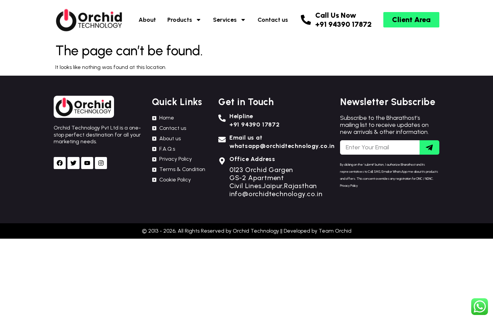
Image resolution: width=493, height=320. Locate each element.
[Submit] (429, 147)
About (147, 19)
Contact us (273, 19)
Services (225, 19)
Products (179, 19)
